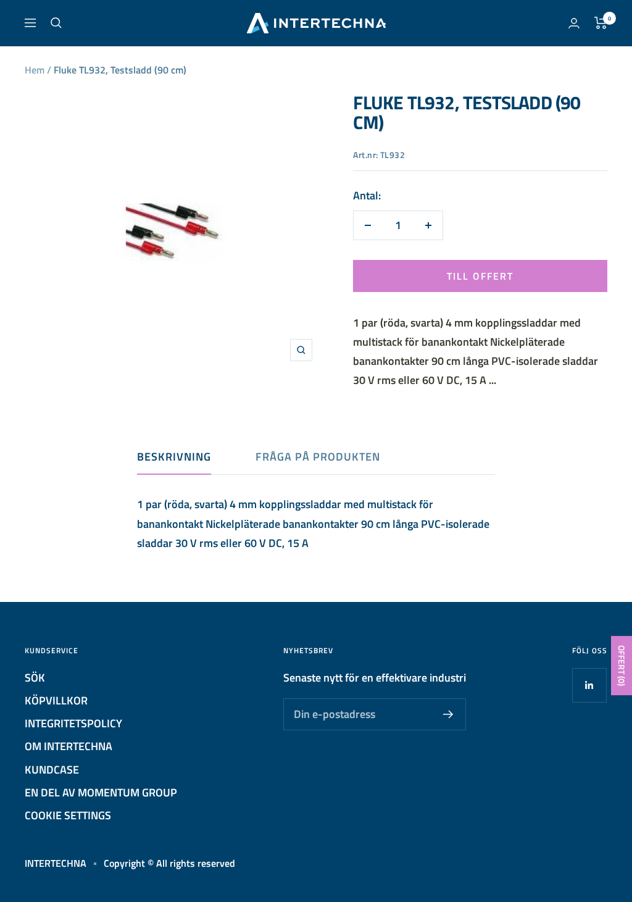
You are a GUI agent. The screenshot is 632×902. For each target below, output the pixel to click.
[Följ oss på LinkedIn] (589, 685)
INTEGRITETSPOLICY (73, 723)
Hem (34, 69)
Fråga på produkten (318, 457)
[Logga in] (574, 23)
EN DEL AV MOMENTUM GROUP (101, 792)
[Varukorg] (600, 23)
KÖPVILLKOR (56, 700)
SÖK (35, 677)
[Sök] (56, 22)
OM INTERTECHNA (68, 746)
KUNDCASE (52, 769)
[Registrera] (448, 714)
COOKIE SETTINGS (68, 815)
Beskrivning (174, 457)
